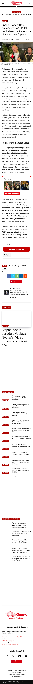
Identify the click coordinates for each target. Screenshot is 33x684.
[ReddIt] (25, 276)
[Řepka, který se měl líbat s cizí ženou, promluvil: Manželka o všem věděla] (6, 398)
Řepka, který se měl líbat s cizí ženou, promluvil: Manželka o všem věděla (20, 397)
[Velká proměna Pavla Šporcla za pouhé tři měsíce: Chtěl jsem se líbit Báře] (6, 471)
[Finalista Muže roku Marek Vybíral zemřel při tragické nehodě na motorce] (6, 415)
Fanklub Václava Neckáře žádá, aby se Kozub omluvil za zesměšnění (20, 405)
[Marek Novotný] (6, 292)
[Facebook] (9, 276)
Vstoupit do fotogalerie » (12, 193)
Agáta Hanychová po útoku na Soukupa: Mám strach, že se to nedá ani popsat (20, 422)
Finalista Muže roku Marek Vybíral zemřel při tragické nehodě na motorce (21, 414)
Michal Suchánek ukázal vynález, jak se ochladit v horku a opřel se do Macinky (21, 462)
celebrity (10, 266)
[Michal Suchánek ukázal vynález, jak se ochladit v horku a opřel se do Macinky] (6, 463)
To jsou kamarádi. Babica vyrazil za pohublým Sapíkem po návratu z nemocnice (21, 438)
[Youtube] (19, 656)
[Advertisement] (16, 370)
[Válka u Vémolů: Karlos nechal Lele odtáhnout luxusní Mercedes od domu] (6, 431)
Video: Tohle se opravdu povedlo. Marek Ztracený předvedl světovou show (21, 446)
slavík (4, 268)
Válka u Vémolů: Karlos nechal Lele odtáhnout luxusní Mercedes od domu (21, 430)
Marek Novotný (9, 39)
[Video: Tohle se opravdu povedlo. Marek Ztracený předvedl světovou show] (6, 447)
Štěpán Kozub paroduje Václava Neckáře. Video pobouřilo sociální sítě (14, 337)
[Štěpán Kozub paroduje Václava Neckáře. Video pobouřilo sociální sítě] (16, 319)
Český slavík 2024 (20, 266)
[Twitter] (13, 276)
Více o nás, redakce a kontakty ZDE (12, 637)
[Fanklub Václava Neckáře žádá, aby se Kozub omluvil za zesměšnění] (6, 406)
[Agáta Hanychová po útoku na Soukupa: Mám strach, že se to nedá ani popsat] (6, 423)
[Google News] (26, 656)
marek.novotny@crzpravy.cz (10, 645)
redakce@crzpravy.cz (8, 641)
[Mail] (13, 297)
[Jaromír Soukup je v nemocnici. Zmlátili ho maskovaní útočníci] (6, 455)
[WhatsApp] (17, 276)
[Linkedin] (21, 276)
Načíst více (16, 477)
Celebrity (4, 21)
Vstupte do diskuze (16, 249)
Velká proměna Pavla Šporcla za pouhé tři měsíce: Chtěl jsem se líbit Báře (21, 470)
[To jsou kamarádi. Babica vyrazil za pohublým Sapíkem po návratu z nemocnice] (6, 439)
